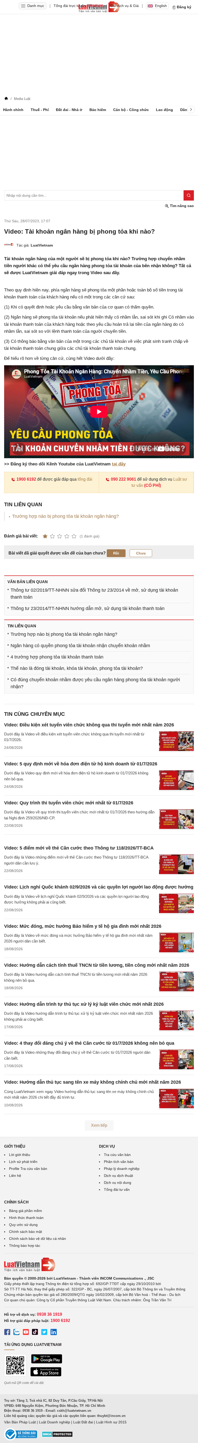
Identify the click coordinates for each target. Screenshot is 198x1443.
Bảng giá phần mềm (25, 1211)
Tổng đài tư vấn (117, 1189)
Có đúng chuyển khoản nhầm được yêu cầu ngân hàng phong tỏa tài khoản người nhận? (95, 683)
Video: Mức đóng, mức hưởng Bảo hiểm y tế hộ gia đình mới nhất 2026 (82, 926)
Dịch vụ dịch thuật (118, 1176)
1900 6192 (26, 479)
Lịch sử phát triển (23, 1162)
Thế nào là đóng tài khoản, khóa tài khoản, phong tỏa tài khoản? (77, 668)
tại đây (119, 464)
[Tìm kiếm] (189, 195)
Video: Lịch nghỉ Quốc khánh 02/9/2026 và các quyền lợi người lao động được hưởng (98, 887)
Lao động (164, 110)
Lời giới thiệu (19, 1155)
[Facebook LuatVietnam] (7, 1333)
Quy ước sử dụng (23, 1225)
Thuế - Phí (40, 110)
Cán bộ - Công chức (131, 110)
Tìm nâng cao (181, 206)
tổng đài (85, 479)
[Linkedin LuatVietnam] (54, 1333)
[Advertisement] (99, 56)
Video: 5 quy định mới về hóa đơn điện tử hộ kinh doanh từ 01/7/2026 (80, 763)
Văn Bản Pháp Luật (20, 1422)
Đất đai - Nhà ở (69, 110)
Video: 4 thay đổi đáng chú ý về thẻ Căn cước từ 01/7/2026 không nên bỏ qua (89, 1043)
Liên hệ (15, 1176)
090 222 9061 (123, 479)
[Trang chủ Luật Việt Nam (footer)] (99, 1265)
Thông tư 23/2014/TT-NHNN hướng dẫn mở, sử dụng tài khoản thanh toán (87, 608)
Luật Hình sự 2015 (111, 1422)
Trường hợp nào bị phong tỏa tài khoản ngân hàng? (65, 516)
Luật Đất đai (83, 1422)
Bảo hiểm (97, 110)
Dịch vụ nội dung (117, 1182)
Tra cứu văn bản (117, 1155)
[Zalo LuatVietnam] (16, 1333)
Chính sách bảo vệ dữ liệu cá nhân (37, 1238)
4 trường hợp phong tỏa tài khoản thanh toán (57, 657)
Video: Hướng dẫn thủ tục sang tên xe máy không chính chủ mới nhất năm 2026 (92, 1082)
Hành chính (13, 110)
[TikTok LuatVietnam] (35, 1333)
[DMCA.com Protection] (57, 1436)
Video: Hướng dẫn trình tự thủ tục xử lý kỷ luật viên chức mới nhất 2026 (84, 1004)
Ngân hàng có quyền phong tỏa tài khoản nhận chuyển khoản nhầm (80, 645)
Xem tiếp (99, 1125)
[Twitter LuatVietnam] (44, 1333)
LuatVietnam (42, 245)
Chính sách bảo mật (25, 1232)
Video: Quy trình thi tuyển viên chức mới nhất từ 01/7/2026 (68, 802)
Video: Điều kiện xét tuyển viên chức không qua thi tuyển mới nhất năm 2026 (89, 724)
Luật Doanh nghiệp (54, 1422)
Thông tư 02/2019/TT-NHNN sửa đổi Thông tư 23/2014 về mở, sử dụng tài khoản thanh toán (94, 594)
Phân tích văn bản (119, 1162)
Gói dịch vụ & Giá (124, 6)
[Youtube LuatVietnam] (26, 1333)
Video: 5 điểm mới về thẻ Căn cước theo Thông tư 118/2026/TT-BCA (79, 848)
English (161, 6)
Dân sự (186, 110)
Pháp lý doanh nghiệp (121, 1169)
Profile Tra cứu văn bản (28, 1169)
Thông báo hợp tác (24, 1245)
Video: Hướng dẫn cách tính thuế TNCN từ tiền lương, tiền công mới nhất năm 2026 (96, 965)
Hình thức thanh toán (26, 1218)
